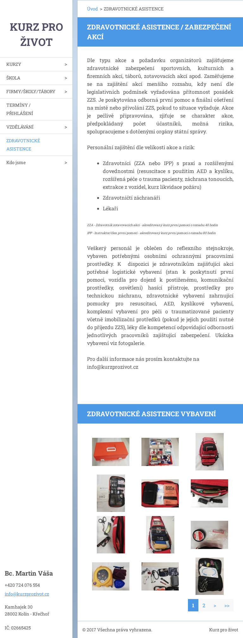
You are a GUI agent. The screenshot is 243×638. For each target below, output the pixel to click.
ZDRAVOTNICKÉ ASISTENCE (23, 144)
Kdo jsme (16, 162)
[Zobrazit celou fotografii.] (110, 451)
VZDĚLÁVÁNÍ (20, 127)
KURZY (13, 64)
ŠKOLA (13, 78)
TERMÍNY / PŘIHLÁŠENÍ (19, 109)
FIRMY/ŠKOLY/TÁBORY (30, 91)
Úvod (92, 9)
